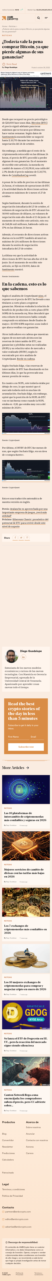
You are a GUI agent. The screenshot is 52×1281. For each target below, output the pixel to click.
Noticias (7, 35)
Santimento (8, 136)
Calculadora (8, 1160)
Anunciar (30, 1134)
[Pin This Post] (27, 537)
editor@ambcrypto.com (16, 1219)
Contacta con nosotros (37, 1140)
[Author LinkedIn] (23, 657)
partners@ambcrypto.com (18, 1212)
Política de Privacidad (12, 1196)
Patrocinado (8, 1173)
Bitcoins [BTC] (39, 122)
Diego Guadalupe (11, 67)
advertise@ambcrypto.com (18, 1227)
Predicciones (8, 1153)
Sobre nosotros (33, 1127)
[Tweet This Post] (21, 537)
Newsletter (7, 1147)
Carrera (29, 1153)
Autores (30, 1147)
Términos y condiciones (13, 1190)
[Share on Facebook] (15, 537)
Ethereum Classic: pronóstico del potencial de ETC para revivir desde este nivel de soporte (25, 523)
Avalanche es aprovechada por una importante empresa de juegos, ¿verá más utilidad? (24, 512)
